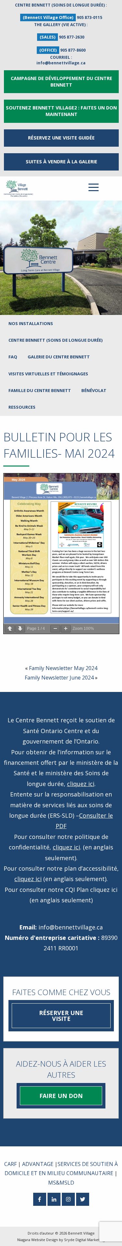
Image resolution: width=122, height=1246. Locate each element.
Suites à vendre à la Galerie (61, 161)
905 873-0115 (89, 17)
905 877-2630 (71, 37)
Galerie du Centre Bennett (59, 357)
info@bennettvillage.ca (61, 63)
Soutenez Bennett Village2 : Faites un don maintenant (61, 111)
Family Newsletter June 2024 (59, 677)
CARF (10, 1164)
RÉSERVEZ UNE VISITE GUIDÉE (61, 138)
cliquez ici (80, 784)
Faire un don (61, 1096)
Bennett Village (81, 1233)
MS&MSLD (61, 1182)
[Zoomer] (66, 628)
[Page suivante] (20, 628)
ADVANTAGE (37, 1164)
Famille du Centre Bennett (39, 390)
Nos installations (30, 323)
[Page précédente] (10, 628)
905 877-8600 (73, 50)
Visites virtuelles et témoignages (48, 374)
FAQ (12, 357)
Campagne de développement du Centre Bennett (61, 81)
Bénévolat (93, 390)
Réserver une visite (61, 1016)
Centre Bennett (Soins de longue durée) (55, 340)
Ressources (21, 407)
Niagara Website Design (37, 1239)
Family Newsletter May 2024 (63, 668)
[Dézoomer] (55, 628)
